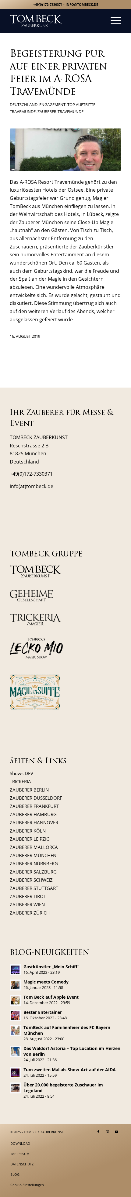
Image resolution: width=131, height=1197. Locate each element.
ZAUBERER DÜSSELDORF (36, 798)
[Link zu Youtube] (116, 1131)
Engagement (52, 104)
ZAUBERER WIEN (27, 904)
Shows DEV (21, 773)
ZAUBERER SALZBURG (33, 872)
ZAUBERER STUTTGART (34, 888)
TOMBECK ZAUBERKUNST (44, 1132)
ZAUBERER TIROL (28, 896)
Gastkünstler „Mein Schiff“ (51, 967)
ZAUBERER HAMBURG (33, 814)
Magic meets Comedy (46, 982)
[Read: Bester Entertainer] (15, 1015)
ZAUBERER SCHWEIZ (31, 880)
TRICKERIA (20, 781)
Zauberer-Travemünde (60, 111)
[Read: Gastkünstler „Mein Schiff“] (15, 969)
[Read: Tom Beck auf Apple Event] (15, 1000)
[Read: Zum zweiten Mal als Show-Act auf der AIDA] (15, 1072)
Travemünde (23, 111)
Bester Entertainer (42, 1012)
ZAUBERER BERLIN (29, 790)
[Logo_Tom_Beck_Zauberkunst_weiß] (54, 21)
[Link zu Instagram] (107, 1131)
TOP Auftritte (81, 104)
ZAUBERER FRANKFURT (34, 806)
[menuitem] (112, 21)
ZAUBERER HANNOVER (34, 822)
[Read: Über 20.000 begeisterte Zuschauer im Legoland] (15, 1087)
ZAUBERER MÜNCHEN (33, 855)
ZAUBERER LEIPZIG (30, 839)
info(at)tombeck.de (31, 486)
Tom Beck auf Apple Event (51, 997)
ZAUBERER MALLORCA (34, 847)
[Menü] (112, 21)
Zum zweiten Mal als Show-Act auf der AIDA (69, 1069)
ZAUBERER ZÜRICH (30, 913)
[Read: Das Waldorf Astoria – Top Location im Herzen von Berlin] (15, 1051)
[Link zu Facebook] (98, 1131)
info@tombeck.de (82, 4)
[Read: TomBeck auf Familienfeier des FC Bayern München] (15, 1030)
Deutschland (23, 104)
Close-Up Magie (95, 222)
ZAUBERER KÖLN (28, 831)
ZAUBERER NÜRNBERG (34, 863)
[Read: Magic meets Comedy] (15, 985)
